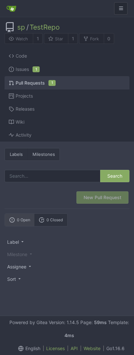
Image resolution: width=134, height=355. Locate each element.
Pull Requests (34, 83)
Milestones (44, 154)
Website (92, 348)
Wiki (20, 122)
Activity (24, 135)
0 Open (23, 219)
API (74, 348)
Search (114, 176)
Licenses (55, 348)
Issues (26, 69)
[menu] (67, 242)
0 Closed (55, 219)
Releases (25, 109)
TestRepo (45, 27)
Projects (24, 96)
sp (21, 27)
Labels (16, 154)
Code (21, 56)
